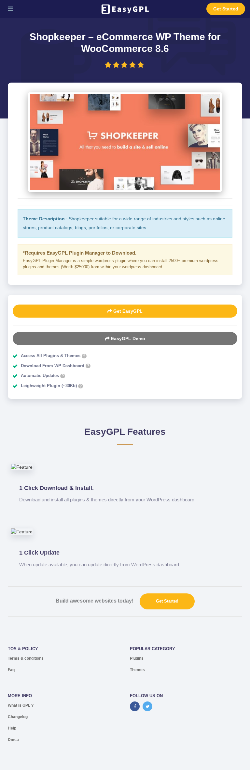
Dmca (13, 739)
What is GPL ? (21, 705)
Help (12, 728)
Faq (11, 670)
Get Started (225, 8)
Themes (137, 670)
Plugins (137, 658)
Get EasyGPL (127, 311)
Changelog (18, 717)
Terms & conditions (26, 658)
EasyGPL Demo (127, 338)
